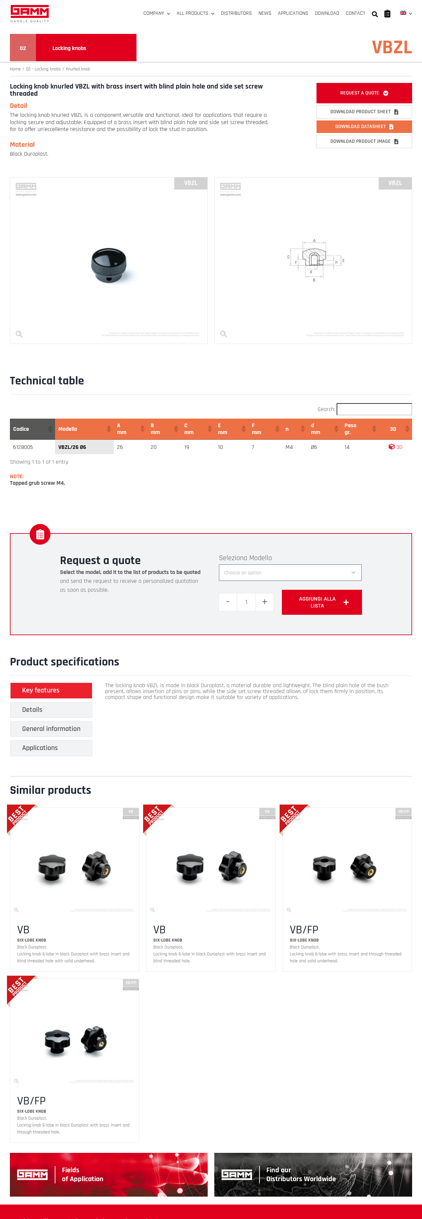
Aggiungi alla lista (317, 602)
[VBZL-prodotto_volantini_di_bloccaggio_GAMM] (108, 180)
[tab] (51, 690)
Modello (260, 558)
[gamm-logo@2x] (29, 7)
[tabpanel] (249, 721)
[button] (50, 429)
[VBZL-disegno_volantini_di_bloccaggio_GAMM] (313, 180)
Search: (326, 409)
